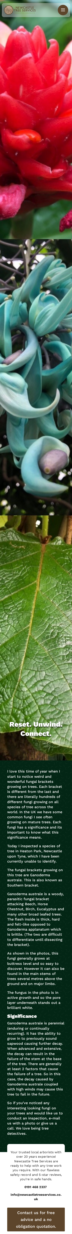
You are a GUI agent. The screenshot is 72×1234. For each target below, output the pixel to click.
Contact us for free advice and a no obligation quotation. (36, 1219)
